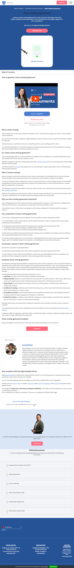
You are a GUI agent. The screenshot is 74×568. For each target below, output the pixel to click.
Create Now (37, 329)
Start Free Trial (37, 31)
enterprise (30, 383)
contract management (44, 383)
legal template (9, 375)
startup (14, 383)
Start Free (62, 2)
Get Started (37, 443)
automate (57, 383)
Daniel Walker (27, 345)
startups (17, 167)
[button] (34, 405)
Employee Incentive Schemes (34, 8)
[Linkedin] (11, 358)
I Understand (53, 566)
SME (19, 383)
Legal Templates (19, 8)
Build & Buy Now (37, 119)
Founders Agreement (10, 190)
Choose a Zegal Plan (37, 114)
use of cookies (44, 566)
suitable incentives (42, 162)
